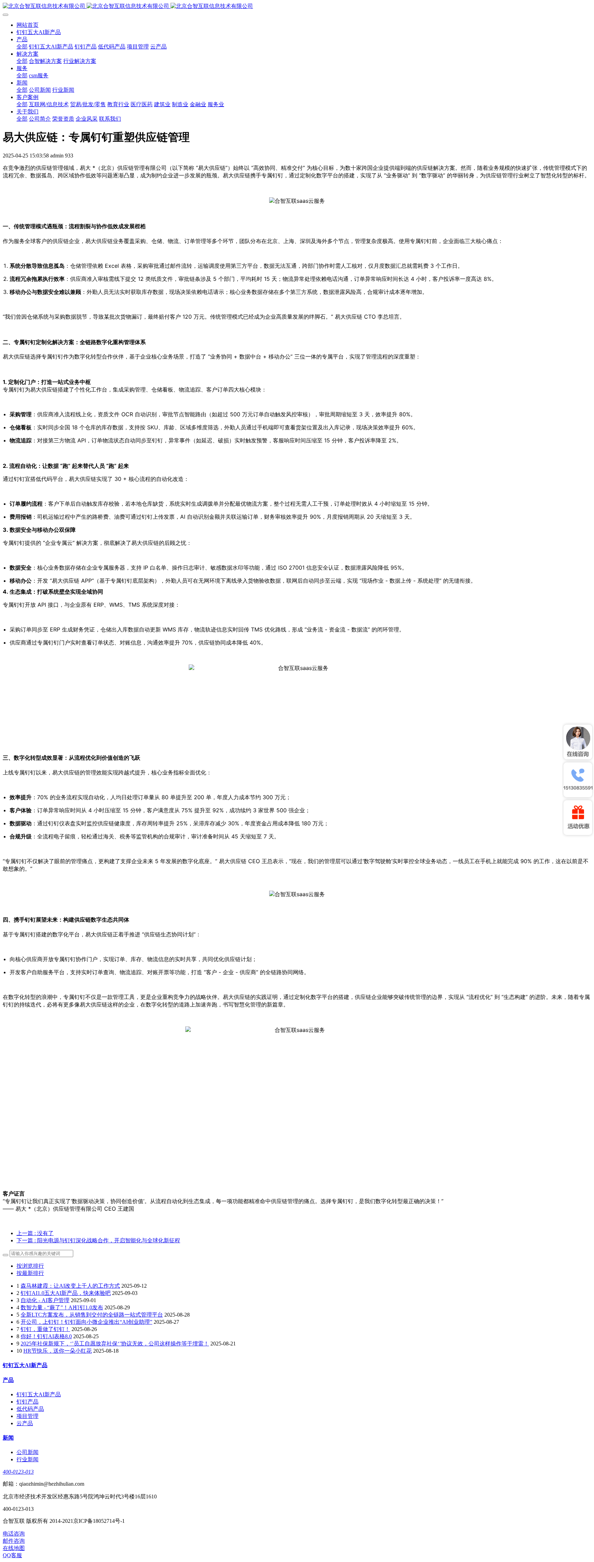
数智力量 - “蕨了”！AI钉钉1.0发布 (62, 1307)
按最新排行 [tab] (30, 1273)
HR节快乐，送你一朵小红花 (57, 1351)
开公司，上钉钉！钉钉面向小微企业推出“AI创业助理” (86, 1322)
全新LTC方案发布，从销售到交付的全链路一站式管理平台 (92, 1315)
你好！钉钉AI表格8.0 (46, 1336)
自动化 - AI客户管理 (45, 1300)
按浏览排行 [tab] (30, 1266)
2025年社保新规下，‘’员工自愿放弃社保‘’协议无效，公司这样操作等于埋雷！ (115, 1343)
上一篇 (35, 1233)
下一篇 (98, 1240)
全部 (22, 47)
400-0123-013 (18, 1472)
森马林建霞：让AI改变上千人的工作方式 (70, 1286)
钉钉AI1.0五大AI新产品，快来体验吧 (66, 1293)
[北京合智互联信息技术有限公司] (297, 6)
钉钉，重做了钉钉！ (45, 1329)
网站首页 (27, 25)
